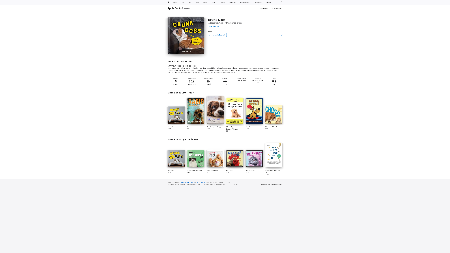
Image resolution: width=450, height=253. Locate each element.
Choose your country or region (271, 185)
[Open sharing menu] (282, 35)
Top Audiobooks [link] (276, 8)
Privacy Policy (208, 185)
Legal (229, 185)
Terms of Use (220, 185)
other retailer (201, 182)
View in (216, 35)
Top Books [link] (264, 8)
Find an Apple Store (188, 182)
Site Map (235, 185)
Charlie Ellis (213, 26)
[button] (276, 2)
